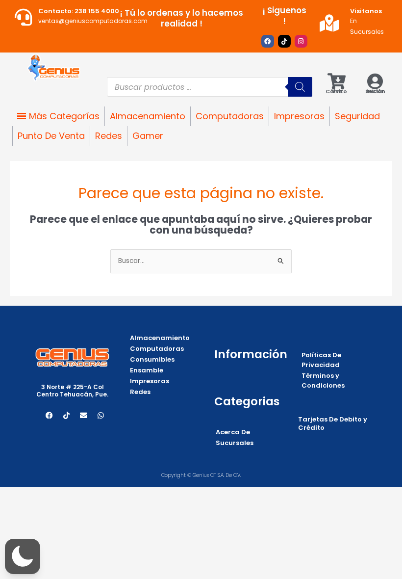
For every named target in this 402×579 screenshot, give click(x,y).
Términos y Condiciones (323, 380)
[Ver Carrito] (336, 81)
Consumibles (152, 359)
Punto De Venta (51, 136)
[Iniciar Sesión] (375, 81)
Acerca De (233, 432)
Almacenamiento (147, 116)
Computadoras (230, 116)
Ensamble (146, 370)
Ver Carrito (336, 91)
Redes (108, 136)
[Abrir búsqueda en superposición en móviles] (209, 87)
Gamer (147, 136)
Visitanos (366, 11)
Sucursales (234, 442)
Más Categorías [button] (64, 116)
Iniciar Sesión (375, 91)
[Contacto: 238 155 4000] (23, 17)
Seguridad (357, 116)
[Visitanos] (329, 22)
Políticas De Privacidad (321, 359)
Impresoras (299, 116)
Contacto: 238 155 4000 (78, 11)
